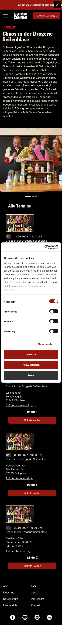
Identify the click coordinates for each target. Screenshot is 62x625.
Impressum (37, 598)
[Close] (57, 4)
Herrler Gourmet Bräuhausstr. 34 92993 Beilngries (16, 469)
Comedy (9, 27)
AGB (5, 586)
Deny (31, 375)
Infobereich (10, 605)
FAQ (33, 586)
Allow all (31, 354)
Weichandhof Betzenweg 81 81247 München (15, 396)
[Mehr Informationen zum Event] (20, 222)
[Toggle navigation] (5, 16)
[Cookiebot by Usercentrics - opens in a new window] (44, 247)
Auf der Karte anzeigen (19, 405)
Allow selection (31, 364)
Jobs (34, 592)
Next (56, 160)
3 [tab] (36, 196)
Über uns (8, 592)
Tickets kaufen (32, 420)
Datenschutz (10, 598)
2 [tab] (33, 196)
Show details (45, 344)
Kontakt (35, 605)
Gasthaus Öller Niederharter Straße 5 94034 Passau (19, 542)
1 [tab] (28, 196)
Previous (6, 160)
